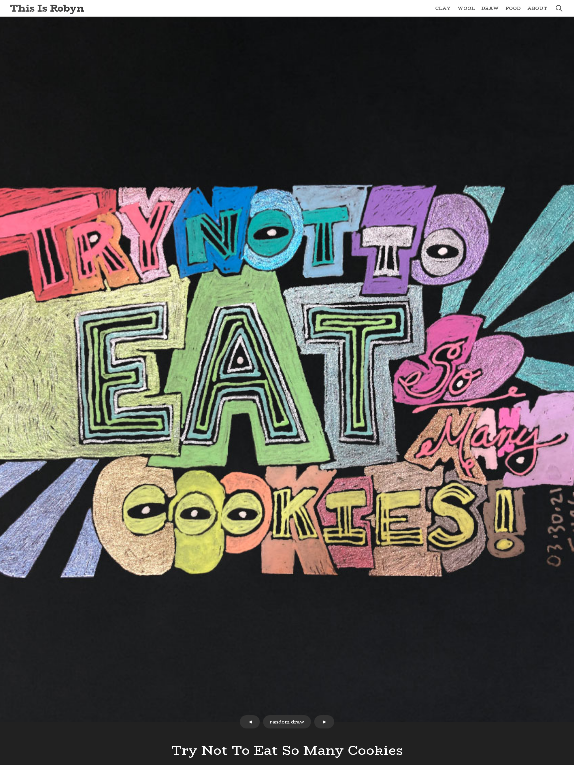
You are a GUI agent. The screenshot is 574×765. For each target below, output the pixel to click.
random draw (287, 721)
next (324, 721)
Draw (490, 8)
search (559, 8)
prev (250, 721)
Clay (443, 8)
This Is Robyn (47, 8)
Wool (466, 8)
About (537, 8)
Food (513, 8)
